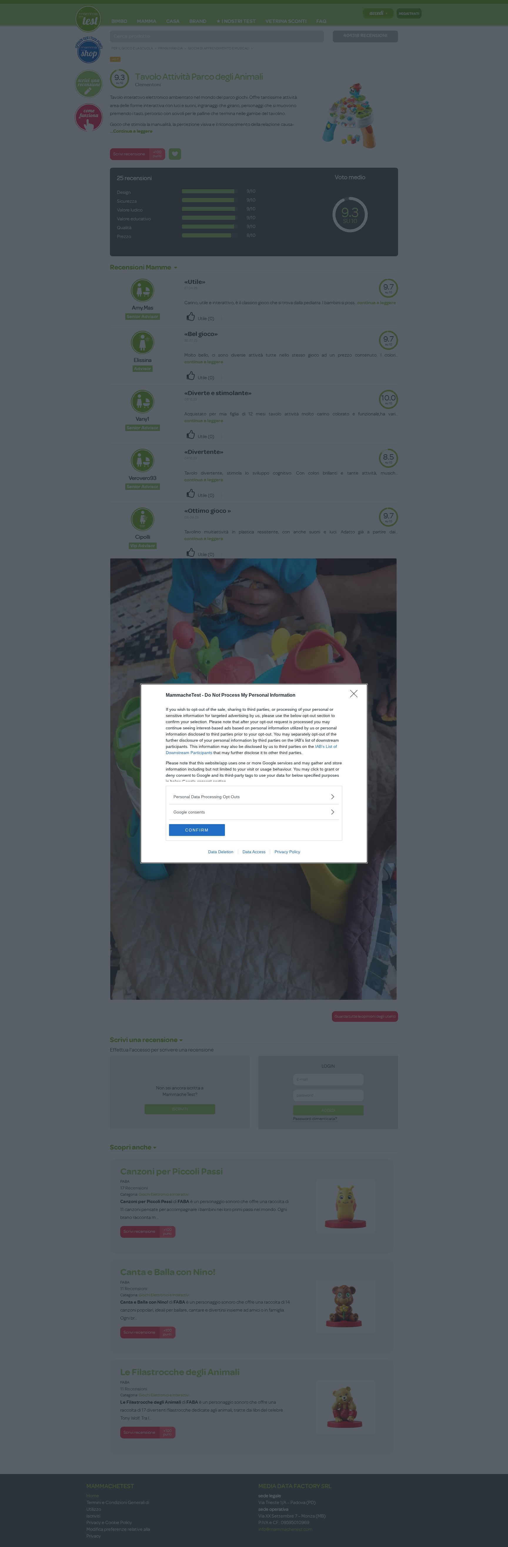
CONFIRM (197, 830)
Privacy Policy (287, 851)
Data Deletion (220, 851)
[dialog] (254, 773)
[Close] (355, 695)
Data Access (254, 851)
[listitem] (254, 797)
